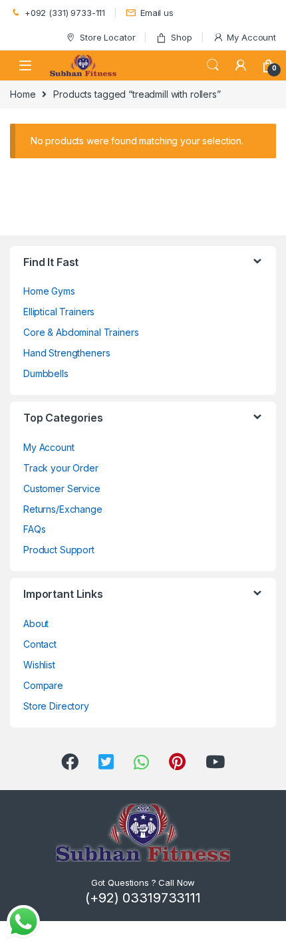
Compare (43, 685)
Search (213, 65)
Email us (157, 12)
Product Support (58, 549)
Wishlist (39, 664)
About (36, 623)
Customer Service (61, 488)
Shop (181, 37)
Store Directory (56, 706)
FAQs (34, 529)
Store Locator (107, 37)
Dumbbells (46, 373)
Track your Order (60, 467)
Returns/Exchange (62, 509)
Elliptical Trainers (58, 311)
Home (22, 94)
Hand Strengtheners (66, 352)
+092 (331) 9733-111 (65, 12)
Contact (40, 644)
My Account (251, 37)
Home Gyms (49, 291)
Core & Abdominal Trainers (81, 332)
